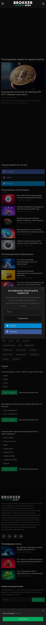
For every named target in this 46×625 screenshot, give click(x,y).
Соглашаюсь (23, 619)
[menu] (2, 3)
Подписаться (23, 318)
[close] (43, 610)
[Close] (42, 289)
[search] (43, 3)
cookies (18, 613)
